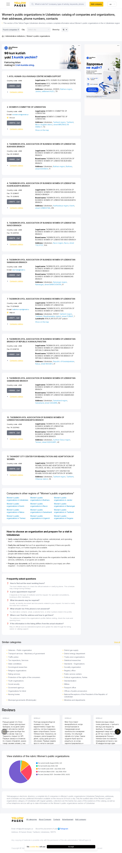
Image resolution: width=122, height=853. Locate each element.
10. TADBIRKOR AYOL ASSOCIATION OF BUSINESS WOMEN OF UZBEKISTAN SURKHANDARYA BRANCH (35, 418)
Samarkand (39, 403)
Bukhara (69, 166)
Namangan (39, 284)
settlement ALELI (48, 91)
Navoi (66, 243)
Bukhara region (66, 89)
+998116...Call (14, 469)
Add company (96, 4)
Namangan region (60, 282)
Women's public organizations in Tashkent (64, 511)
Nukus (37, 364)
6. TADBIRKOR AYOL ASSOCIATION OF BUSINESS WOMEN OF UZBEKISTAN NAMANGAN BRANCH (41, 260)
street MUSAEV (47, 364)
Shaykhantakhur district (52, 316)
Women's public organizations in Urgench (40, 517)
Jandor (38, 91)
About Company (45, 819)
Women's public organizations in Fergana (63, 517)
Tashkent (70, 122)
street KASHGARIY (49, 442)
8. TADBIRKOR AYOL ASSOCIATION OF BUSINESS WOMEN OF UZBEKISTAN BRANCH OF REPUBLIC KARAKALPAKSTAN (41, 340)
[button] (20, 92)
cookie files (34, 847)
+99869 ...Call (14, 275)
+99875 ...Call (14, 202)
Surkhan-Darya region (61, 440)
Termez (38, 442)
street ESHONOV (41, 169)
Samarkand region (60, 401)
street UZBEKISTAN (42, 208)
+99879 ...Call (14, 238)
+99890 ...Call (14, 86)
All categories (31, 819)
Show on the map (42, 130)
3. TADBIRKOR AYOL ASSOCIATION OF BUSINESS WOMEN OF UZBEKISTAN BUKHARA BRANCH (41, 145)
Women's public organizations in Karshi (15, 505)
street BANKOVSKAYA (53, 284)
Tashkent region (59, 122)
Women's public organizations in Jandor (63, 499)
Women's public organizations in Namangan (64, 505)
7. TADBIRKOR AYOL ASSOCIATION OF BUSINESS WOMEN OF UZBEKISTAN (41, 299)
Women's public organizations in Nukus (15, 511)
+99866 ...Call (14, 390)
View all (117, 642)
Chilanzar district (41, 479)
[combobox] (111, 4)
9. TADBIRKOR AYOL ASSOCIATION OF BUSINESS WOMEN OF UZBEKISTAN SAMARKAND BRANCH (41, 379)
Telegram (64, 829)
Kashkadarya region (61, 206)
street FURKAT (67, 316)
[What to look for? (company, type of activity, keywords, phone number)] (32, 4)
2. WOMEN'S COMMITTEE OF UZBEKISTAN (26, 107)
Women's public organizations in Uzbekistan (17, 499)
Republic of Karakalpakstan (63, 361)
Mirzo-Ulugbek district (43, 125)
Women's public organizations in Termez (16, 517)
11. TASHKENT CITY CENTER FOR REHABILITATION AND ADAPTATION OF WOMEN (40, 457)
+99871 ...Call (13, 318)
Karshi (72, 206)
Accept (71, 847)
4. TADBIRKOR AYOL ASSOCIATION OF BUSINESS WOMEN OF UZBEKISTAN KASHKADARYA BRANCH (41, 184)
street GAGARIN (51, 403)
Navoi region (58, 243)
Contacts (56, 819)
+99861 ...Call (13, 354)
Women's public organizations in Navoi (39, 505)
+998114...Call (14, 123)
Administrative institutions (15, 36)
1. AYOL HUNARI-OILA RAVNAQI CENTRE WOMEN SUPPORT (34, 76)
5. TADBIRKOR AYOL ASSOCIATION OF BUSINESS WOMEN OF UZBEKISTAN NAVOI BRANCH (41, 224)
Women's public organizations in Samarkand (41, 511)
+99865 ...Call (14, 159)
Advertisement (67, 819)
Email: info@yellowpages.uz (22, 829)
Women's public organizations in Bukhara (39, 499)
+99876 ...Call (14, 433)
